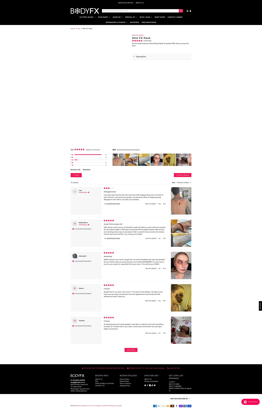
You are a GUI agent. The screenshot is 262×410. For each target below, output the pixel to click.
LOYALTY (172, 382)
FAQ (96, 381)
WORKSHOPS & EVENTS (115, 22)
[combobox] (140, 11)
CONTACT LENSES (175, 17)
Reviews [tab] (75, 170)
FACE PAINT (103, 17)
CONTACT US (99, 385)
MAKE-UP (117, 17)
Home (73, 28)
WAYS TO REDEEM (175, 386)
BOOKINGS (134, 22)
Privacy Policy (124, 379)
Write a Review (184, 175)
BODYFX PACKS (138, 35)
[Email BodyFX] (145, 386)
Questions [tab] (86, 170)
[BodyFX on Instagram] (150, 386)
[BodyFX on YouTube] (155, 386)
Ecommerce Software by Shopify (112, 405)
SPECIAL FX (130, 17)
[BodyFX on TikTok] (152, 386)
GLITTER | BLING (86, 17)
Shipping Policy (125, 385)
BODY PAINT (160, 17)
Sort (174, 182)
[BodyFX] (85, 11)
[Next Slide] (189, 160)
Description (141, 56)
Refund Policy (124, 381)
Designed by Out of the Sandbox (91, 405)
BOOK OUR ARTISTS (125, 3)
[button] (161, 40)
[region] (151, 160)
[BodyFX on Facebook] (148, 386)
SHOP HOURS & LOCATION (104, 383)
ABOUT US (140, 3)
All (79, 28)
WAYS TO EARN (174, 384)
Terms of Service (125, 383)
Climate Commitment (151, 381)
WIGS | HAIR (145, 17)
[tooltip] (112, 204)
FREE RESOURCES (149, 22)
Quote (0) (260, 306)
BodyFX (78, 405)
